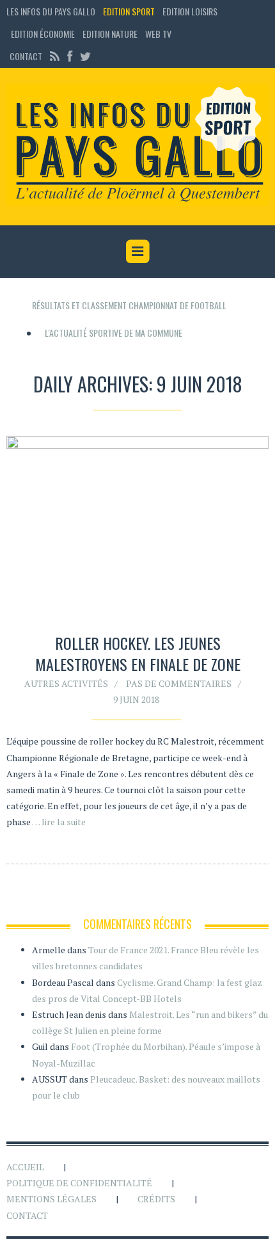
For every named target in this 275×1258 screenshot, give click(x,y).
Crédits (156, 1199)
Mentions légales (51, 1199)
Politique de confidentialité (79, 1183)
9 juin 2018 (136, 699)
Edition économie (43, 33)
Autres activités (66, 683)
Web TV (158, 33)
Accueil (25, 1167)
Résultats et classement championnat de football (129, 305)
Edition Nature (110, 33)
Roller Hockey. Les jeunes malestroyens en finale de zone (137, 653)
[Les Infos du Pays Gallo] (137, 145)
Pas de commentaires (179, 683)
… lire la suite (59, 822)
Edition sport (129, 11)
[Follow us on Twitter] (84, 56)
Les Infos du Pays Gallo (50, 11)
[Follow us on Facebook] (69, 56)
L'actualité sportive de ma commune (113, 332)
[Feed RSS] (55, 56)
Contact (26, 56)
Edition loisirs (189, 11)
